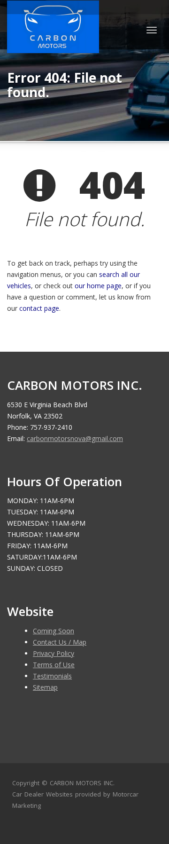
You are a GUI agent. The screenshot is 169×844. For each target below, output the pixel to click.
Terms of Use (54, 664)
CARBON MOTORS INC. (82, 783)
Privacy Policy (53, 653)
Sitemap (45, 687)
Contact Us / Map (59, 642)
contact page (39, 308)
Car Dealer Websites (42, 794)
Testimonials (52, 675)
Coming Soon (53, 630)
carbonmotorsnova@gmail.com (75, 438)
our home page (98, 285)
